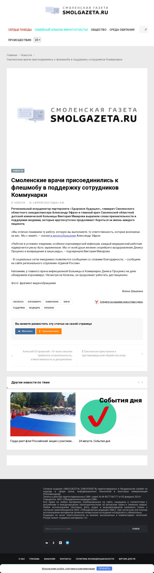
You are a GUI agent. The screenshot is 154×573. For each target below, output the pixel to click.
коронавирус (34, 302)
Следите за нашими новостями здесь (121, 301)
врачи (67, 302)
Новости (26, 55)
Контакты (65, 559)
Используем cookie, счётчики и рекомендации (68, 568)
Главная (12, 55)
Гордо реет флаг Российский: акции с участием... (42, 441)
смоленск (18, 302)
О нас (22, 559)
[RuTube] (60, 542)
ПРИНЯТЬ (104, 568)
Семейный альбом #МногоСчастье (61, 29)
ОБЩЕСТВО (98, 29)
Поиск (136, 529)
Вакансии (49, 559)
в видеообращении (63, 235)
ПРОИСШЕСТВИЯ (19, 40)
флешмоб (49, 308)
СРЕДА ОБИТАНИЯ (121, 29)
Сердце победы (20, 29)
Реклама (34, 559)
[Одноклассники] (53, 542)
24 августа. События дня (94, 441)
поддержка (19, 308)
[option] (43, 419)
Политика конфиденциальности (95, 559)
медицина (34, 308)
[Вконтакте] (46, 542)
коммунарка (52, 302)
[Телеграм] (67, 542)
